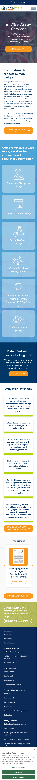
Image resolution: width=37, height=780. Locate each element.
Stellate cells (9, 680)
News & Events (9, 643)
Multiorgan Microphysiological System (16, 657)
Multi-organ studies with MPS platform (16, 734)
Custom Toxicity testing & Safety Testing (17, 744)
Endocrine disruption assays (15, 724)
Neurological (9, 698)
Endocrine (8, 715)
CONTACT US (17, 3)
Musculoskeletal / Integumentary (17, 711)
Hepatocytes (9, 672)
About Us (7, 634)
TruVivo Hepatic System (13, 652)
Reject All (18, 772)
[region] (17, 763)
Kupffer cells (8, 676)
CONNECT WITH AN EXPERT (16, 621)
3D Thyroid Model (11, 663)
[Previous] (4, 565)
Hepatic (7, 693)
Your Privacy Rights (17, 767)
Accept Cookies (18, 777)
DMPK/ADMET (10, 728)
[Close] (33, 749)
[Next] (32, 565)
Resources (8, 638)
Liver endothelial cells (12, 685)
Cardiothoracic (10, 702)
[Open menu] (33, 8)
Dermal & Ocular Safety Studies (16, 739)
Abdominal (8, 706)
